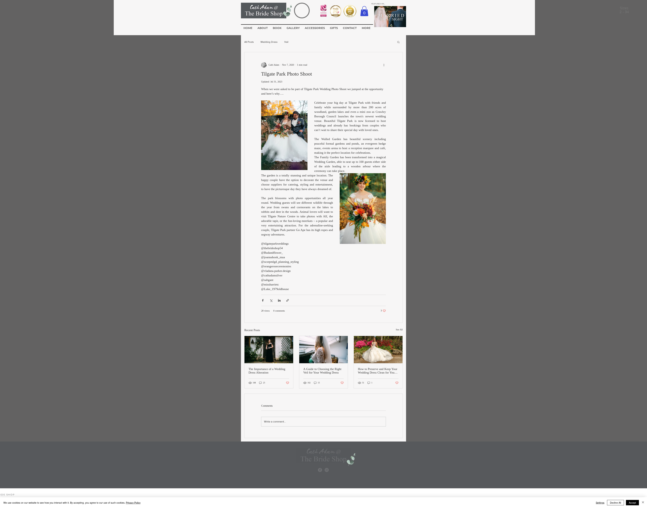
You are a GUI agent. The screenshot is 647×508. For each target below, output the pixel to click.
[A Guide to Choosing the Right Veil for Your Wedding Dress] (323, 349)
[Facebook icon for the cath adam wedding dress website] (320, 470)
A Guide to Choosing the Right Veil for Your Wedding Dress (322, 370)
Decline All (615, 502)
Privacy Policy (133, 502)
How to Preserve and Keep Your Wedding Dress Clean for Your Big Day (377, 370)
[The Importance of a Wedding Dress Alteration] (268, 349)
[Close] (643, 502)
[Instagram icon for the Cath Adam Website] (327, 470)
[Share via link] (287, 300)
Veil (286, 41)
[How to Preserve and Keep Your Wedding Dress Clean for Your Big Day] (378, 349)
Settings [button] (600, 502)
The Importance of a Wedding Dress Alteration (267, 370)
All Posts (249, 41)
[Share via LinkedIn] (279, 300)
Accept (632, 502)
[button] (364, 11)
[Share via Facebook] (262, 300)
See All (399, 329)
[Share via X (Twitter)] (271, 300)
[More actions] (384, 65)
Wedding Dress (269, 41)
